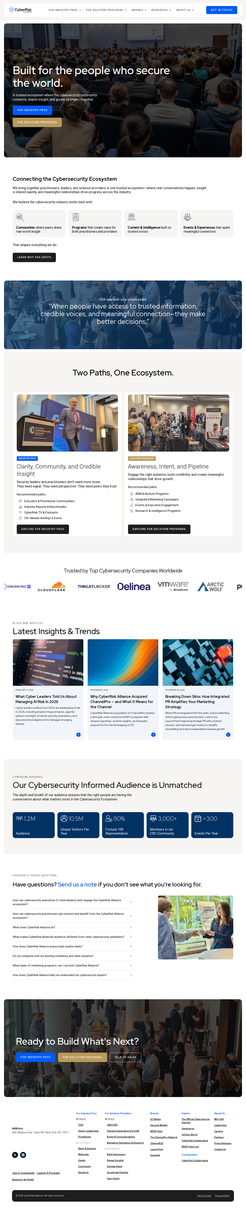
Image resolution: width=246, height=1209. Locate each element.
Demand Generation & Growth (123, 1131)
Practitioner (84, 1137)
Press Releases (222, 1143)
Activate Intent (114, 1166)
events (81, 1160)
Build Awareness (116, 1154)
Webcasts (83, 1154)
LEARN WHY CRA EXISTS (34, 257)
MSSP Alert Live (190, 1146)
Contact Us (220, 1149)
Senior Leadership (88, 1131)
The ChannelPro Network (163, 1137)
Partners (219, 1137)
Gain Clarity (113, 1178)
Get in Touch (222, 10)
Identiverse (188, 1128)
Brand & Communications (121, 1137)
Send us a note (77, 884)
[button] (65, 10)
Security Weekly (159, 1125)
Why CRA (219, 1119)
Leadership (220, 1125)
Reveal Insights (115, 1160)
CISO (81, 1125)
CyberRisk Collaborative (195, 1140)
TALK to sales (125, 1057)
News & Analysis (87, 1148)
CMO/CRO (112, 1125)
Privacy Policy (222, 1195)
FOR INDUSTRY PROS (32, 110)
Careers (218, 1131)
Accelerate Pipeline (117, 1172)
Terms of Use (204, 1195)
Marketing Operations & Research (125, 1143)
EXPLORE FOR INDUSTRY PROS (42, 529)
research (83, 1172)
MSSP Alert (156, 1131)
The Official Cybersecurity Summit (196, 1121)
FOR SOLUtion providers (37, 122)
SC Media (155, 1119)
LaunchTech (156, 1149)
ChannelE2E (156, 1143)
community (84, 1166)
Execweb (155, 1155)
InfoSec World (189, 1134)
